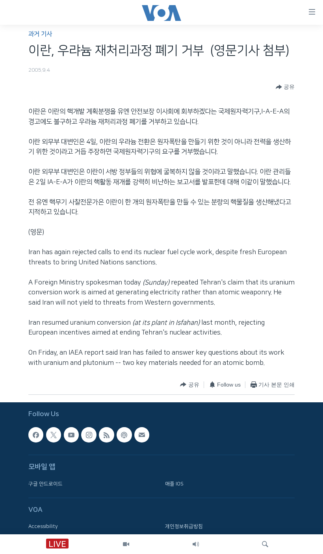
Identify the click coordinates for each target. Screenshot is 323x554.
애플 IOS (174, 484)
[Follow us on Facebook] (35, 435)
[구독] (141, 435)
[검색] (265, 544)
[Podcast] (124, 435)
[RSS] (106, 435)
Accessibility (43, 527)
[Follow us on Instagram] (88, 435)
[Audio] (196, 544)
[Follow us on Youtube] (71, 435)
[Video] (126, 544)
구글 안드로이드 (45, 484)
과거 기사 (40, 34)
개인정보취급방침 (184, 527)
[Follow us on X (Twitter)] (53, 435)
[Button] (285, 87)
